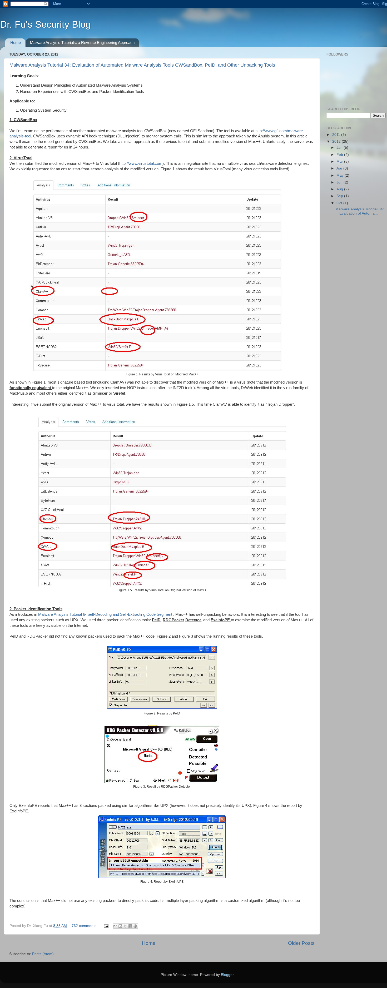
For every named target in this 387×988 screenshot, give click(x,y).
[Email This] (115, 926)
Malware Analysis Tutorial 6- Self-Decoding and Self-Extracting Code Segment (105, 614)
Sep (340, 196)
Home (15, 42)
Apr (339, 168)
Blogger (227, 975)
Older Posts (301, 943)
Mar (340, 161)
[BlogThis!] (120, 926)
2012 (337, 141)
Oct (339, 203)
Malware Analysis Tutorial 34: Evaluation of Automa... (359, 211)
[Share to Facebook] (130, 926)
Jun (340, 182)
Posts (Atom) (43, 954)
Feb (340, 155)
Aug (340, 189)
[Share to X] (125, 926)
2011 (336, 135)
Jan (340, 148)
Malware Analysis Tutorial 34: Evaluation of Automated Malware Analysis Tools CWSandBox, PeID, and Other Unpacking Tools (142, 65)
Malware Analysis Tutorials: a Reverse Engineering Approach (82, 42)
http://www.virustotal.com (140, 163)
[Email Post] (106, 926)
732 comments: (85, 926)
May (340, 175)
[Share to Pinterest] (135, 926)
